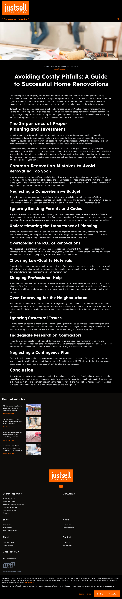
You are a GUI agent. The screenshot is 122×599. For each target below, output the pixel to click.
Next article (22, 19)
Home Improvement (61, 69)
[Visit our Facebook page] (61, 486)
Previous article (10, 19)
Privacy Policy (30, 582)
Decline (100, 594)
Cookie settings (85, 594)
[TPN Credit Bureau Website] (9, 565)
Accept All (113, 594)
